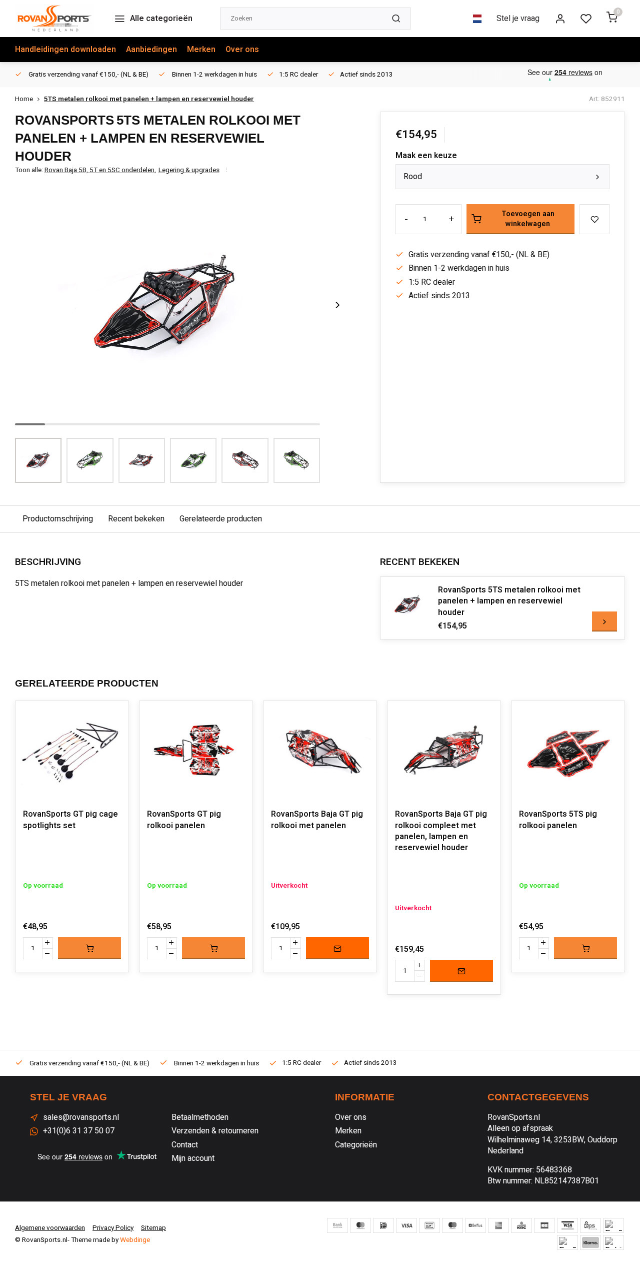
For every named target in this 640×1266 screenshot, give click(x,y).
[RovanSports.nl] (54, 19)
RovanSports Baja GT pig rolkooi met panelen (317, 820)
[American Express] (498, 1225)
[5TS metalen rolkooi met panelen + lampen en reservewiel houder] (408, 604)
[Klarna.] (590, 1242)
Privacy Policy (113, 1228)
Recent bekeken (136, 519)
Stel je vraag (518, 19)
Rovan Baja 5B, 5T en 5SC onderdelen (100, 170)
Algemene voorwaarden (50, 1228)
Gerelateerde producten (221, 519)
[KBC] (521, 1225)
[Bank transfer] (337, 1225)
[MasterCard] (360, 1225)
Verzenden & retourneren (215, 1130)
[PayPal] (613, 1225)
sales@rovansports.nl (81, 1117)
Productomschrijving (57, 519)
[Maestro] (452, 1225)
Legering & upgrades (189, 170)
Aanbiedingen (151, 50)
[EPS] (590, 1225)
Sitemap (153, 1228)
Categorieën (356, 1144)
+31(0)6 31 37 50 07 (78, 1130)
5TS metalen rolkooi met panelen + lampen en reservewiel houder (149, 99)
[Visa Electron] (567, 1225)
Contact (185, 1144)
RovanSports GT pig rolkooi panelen (184, 820)
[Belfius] (475, 1225)
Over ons (242, 50)
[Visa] (406, 1225)
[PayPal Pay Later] (567, 1242)
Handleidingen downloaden (65, 50)
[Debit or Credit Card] (613, 1242)
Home (24, 99)
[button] (337, 305)
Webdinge (135, 1240)
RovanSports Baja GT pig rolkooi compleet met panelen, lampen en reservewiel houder (441, 831)
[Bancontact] (429, 1225)
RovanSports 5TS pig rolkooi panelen (558, 820)
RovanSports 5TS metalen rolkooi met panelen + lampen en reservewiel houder (509, 601)
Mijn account (193, 1158)
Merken (201, 50)
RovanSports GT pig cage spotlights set (70, 820)
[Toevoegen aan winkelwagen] (89, 948)
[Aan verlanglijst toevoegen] (114, 716)
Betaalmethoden (200, 1117)
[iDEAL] (383, 1225)
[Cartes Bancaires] (544, 1225)
